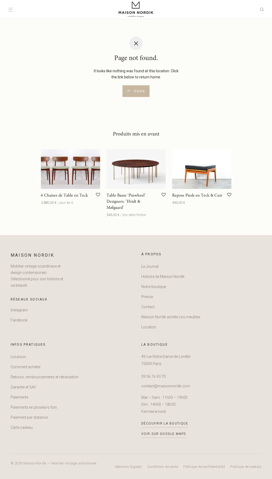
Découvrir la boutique (164, 423)
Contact (148, 307)
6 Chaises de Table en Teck (64, 195)
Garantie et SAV (23, 387)
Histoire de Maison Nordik (163, 276)
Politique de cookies (245, 467)
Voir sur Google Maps (163, 434)
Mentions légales (128, 467)
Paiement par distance (29, 417)
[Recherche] (263, 9)
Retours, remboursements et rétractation (45, 377)
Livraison (18, 357)
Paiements (19, 397)
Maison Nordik (32, 255)
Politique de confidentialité (204, 467)
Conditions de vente (162, 467)
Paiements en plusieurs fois (34, 407)
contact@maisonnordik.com (165, 386)
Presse (147, 297)
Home (139, 91)
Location (148, 327)
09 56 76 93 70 (153, 376)
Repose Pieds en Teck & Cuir (197, 195)
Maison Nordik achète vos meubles (170, 317)
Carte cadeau (22, 427)
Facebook (19, 320)
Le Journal (150, 266)
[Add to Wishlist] (98, 195)
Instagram (19, 310)
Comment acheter (26, 367)
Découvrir (47, 203)
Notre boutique (153, 287)
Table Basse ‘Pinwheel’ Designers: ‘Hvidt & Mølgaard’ (126, 201)
